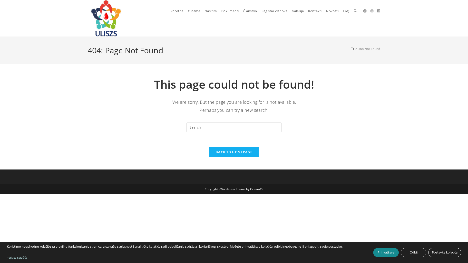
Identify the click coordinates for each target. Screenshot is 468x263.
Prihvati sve (386, 252)
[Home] (352, 49)
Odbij (414, 252)
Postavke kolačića (445, 252)
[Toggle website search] (355, 11)
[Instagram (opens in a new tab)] (372, 11)
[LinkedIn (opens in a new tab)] (378, 11)
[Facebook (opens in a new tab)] (365, 11)
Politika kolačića (17, 257)
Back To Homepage (234, 152)
